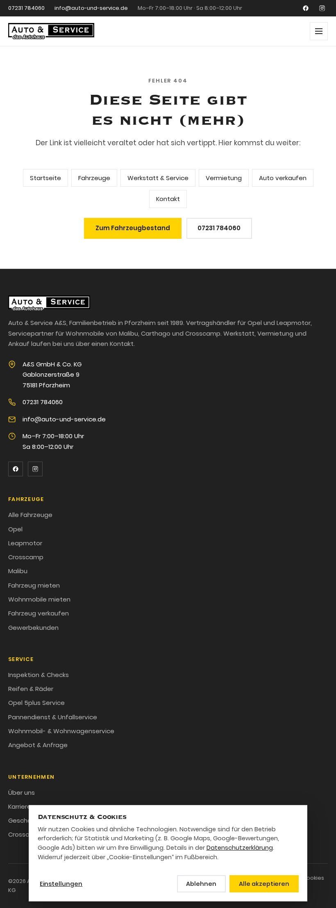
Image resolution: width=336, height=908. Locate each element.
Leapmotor (25, 543)
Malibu (17, 571)
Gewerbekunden (33, 627)
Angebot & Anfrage (38, 745)
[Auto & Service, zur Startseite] (51, 31)
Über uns (21, 792)
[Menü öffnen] (319, 31)
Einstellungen (61, 884)
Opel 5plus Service (36, 702)
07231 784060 (26, 8)
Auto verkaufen (282, 178)
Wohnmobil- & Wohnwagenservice (61, 731)
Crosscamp (25, 557)
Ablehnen (201, 884)
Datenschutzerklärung (240, 848)
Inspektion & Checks (38, 674)
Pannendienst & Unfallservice (52, 717)
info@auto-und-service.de (91, 8)
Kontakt (168, 198)
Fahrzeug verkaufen (38, 613)
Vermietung (224, 178)
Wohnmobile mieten (39, 599)
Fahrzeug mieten (34, 585)
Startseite (45, 178)
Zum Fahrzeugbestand (132, 228)
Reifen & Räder (30, 688)
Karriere (19, 806)
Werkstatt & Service (157, 178)
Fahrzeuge (94, 178)
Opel (15, 529)
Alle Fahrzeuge (30, 514)
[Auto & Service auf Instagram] (322, 8)
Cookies (313, 878)
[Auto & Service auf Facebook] (305, 8)
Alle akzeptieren (264, 884)
